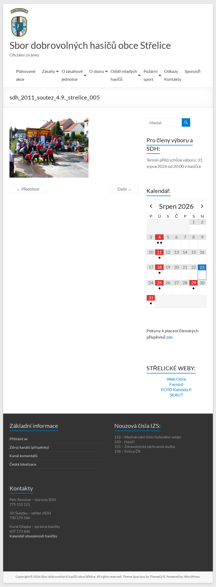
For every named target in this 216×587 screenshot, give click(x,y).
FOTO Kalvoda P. (176, 389)
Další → (124, 188)
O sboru (96, 71)
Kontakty (172, 79)
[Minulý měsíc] (151, 206)
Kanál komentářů (23, 455)
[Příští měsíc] (202, 206)
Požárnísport (151, 75)
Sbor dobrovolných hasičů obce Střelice (90, 45)
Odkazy (171, 71)
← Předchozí (27, 188)
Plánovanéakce (25, 75)
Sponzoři (192, 71)
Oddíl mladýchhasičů (124, 75)
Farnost (176, 384)
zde (169, 336)
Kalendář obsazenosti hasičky (33, 536)
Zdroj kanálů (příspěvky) (29, 447)
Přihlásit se (18, 439)
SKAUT (176, 394)
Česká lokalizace (22, 464)
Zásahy (48, 71)
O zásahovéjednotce (72, 75)
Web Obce (176, 378)
